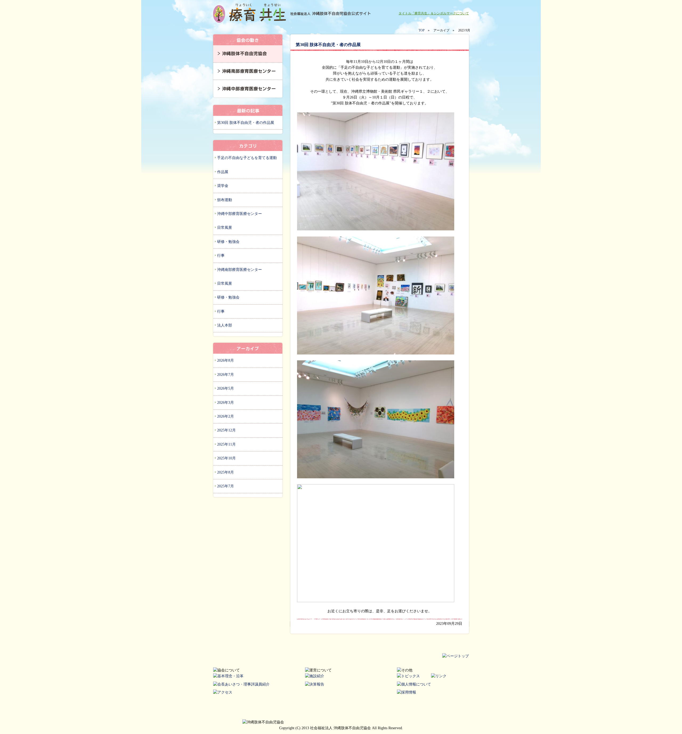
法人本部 (224, 325)
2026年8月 (225, 360)
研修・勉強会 (228, 242)
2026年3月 (225, 403)
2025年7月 (225, 486)
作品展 (222, 172)
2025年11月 (226, 444)
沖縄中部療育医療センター (239, 214)
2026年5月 (225, 388)
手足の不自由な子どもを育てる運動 (247, 158)
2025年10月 (226, 458)
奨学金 (222, 186)
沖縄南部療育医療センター (239, 270)
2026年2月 (225, 416)
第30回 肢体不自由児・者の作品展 (245, 123)
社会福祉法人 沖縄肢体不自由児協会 (250, 13)
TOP (422, 30)
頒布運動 (224, 200)
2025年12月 (226, 430)
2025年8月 (225, 472)
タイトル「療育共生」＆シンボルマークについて (434, 13)
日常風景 (224, 228)
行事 (221, 256)
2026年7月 (225, 375)
